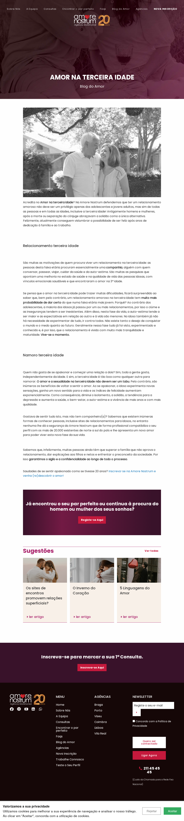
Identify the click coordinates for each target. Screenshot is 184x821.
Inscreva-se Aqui (92, 667)
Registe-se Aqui (92, 520)
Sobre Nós (13, 9)
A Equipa (32, 9)
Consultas (50, 9)
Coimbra (100, 722)
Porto (98, 710)
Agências (142, 9)
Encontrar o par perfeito (78, 9)
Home (60, 705)
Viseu (98, 716)
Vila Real (100, 733)
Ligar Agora (149, 755)
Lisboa (98, 728)
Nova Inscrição (165, 9)
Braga (98, 705)
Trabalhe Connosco (70, 759)
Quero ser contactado (149, 742)
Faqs (103, 9)
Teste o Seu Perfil (68, 765)
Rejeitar (152, 811)
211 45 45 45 (152, 770)
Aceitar (172, 811)
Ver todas (151, 551)
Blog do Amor (121, 9)
